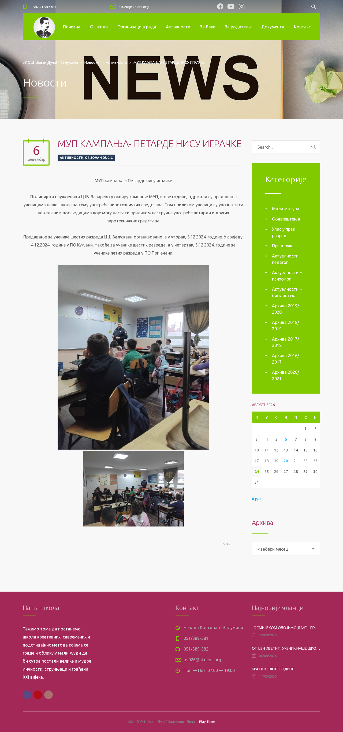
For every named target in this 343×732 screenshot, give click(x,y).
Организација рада (136, 26)
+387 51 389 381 (43, 7)
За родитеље (238, 26)
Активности (178, 26)
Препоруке (282, 245)
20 (286, 461)
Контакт (302, 26)
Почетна (71, 26)
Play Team (207, 721)
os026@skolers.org (133, 7)
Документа (272, 26)
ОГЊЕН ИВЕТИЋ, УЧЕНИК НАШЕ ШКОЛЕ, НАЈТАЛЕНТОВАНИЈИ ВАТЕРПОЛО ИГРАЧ (286, 648)
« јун (256, 498)
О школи (99, 26)
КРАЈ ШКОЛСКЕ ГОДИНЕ (273, 669)
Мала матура (285, 208)
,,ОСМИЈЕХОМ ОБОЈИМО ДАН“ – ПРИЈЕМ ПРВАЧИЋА (286, 628)
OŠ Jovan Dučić (99, 157)
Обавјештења (286, 218)
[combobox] (286, 548)
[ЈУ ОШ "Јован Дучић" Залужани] (44, 26)
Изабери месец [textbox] (273, 549)
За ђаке (207, 26)
